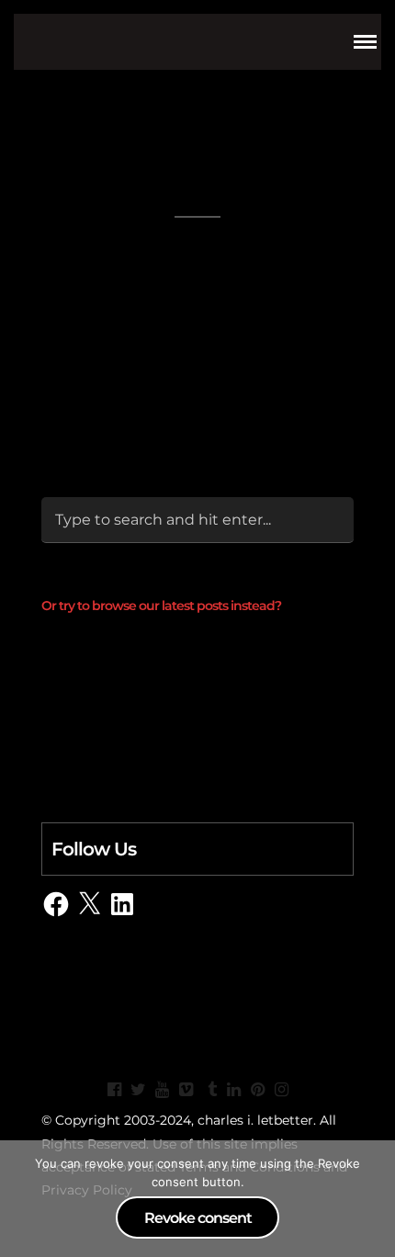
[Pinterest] (257, 1090)
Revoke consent (198, 1218)
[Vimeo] (185, 1090)
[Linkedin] (233, 1090)
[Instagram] (281, 1090)
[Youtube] (161, 1090)
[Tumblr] (209, 1090)
